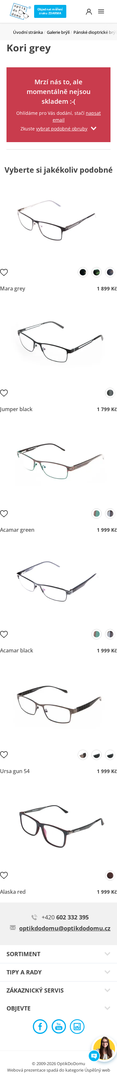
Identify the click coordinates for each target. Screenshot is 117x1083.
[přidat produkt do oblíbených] (4, 272)
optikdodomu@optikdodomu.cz (64, 928)
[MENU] (101, 11)
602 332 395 (65, 917)
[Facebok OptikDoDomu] (40, 1028)
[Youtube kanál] (58, 1028)
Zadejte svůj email (58, 76)
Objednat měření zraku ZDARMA (50, 11)
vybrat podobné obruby (61, 129)
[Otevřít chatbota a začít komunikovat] (104, 1049)
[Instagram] (77, 1028)
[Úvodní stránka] (20, 11)
